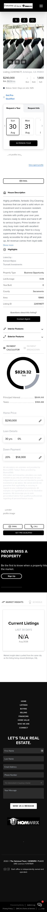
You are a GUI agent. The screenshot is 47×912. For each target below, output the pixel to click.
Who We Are (23, 724)
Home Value (23, 720)
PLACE (41, 861)
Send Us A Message (23, 806)
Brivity (21, 905)
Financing (23, 716)
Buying (23, 709)
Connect (23, 728)
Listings (23, 705)
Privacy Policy (8, 909)
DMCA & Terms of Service (25, 909)
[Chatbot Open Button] (40, 905)
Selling (23, 712)
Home (23, 701)
